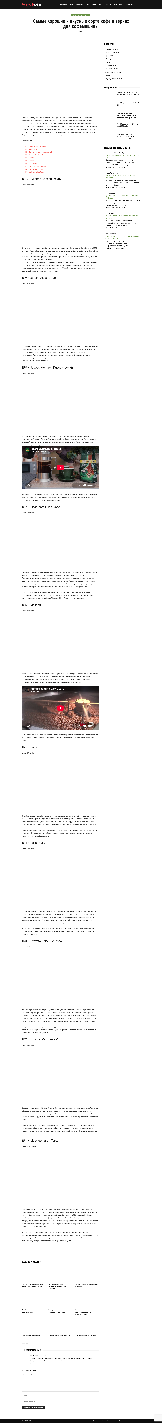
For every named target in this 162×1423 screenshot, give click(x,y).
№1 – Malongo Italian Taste (34, 172)
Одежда (129, 4)
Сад (87, 4)
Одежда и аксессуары (113, 79)
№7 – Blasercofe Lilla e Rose (34, 155)
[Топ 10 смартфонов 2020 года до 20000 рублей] (109, 127)
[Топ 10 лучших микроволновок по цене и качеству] (34, 1300)
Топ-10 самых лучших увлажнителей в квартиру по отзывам (58, 1286)
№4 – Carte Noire (30, 163)
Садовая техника (111, 49)
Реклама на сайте (99, 1421)
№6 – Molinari (29, 158)
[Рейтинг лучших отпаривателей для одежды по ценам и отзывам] (60, 1325)
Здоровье (118, 4)
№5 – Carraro (29, 161)
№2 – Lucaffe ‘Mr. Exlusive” (34, 169)
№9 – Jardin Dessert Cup (33, 149)
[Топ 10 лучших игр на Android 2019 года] (109, 105)
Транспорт (97, 4)
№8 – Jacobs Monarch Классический (38, 152)
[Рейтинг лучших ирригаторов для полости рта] (87, 1274)
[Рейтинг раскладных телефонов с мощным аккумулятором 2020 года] (109, 137)
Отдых (108, 4)
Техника (63, 4)
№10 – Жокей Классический (35, 146)
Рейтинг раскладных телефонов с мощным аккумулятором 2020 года (127, 137)
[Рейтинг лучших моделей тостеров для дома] (34, 1325)
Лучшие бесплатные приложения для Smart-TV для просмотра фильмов (127, 116)
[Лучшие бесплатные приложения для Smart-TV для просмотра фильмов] (109, 116)
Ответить (32, 1363)
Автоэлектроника (112, 52)
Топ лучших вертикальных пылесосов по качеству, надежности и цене (84, 1312)
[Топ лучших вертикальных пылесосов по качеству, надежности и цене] (87, 1300)
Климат (108, 62)
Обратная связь (112, 1421)
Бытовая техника (111, 69)
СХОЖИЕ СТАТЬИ (31, 1262)
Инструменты (76, 4)
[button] (137, 5)
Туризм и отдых (111, 65)
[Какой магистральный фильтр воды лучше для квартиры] (87, 1325)
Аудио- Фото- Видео (113, 72)
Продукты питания (77, 15)
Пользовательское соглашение (129, 1421)
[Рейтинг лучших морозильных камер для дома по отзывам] (34, 1274)
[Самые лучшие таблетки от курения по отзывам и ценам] (109, 95)
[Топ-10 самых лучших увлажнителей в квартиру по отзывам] (60, 1274)
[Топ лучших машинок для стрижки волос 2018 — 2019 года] (60, 1300)
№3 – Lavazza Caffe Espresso (35, 166)
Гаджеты (108, 75)
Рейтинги (86, 15)
